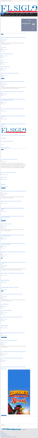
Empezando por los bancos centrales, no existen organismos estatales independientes (13, 37)
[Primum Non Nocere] (13, 175)
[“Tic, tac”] (13, 58)
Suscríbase (2, 432)
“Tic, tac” (2, 60)
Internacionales (22, 13)
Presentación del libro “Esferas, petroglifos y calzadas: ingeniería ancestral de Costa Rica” (13, 333)
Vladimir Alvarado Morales (4, 84)
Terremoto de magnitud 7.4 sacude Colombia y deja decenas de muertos (11, 201)
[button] (8, 13)
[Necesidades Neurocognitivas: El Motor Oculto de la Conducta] (13, 284)
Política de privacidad (4, 433)
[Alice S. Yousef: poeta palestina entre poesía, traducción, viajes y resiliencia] (13, 292)
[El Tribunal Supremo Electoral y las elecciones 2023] (13, 170)
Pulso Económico (12, 13)
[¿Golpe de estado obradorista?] (13, 65)
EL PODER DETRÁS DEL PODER (5, 280)
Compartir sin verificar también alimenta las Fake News (9, 340)
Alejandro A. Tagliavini (4, 40)
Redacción (3, 162)
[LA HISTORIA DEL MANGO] (13, 323)
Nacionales (6, 13)
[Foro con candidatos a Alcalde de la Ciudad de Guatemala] (13, 154)
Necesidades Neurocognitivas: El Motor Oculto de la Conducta (9, 287)
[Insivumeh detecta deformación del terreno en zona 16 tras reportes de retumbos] (13, 90)
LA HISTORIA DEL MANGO (4, 325)
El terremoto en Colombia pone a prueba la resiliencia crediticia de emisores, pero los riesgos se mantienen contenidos (13, 244)
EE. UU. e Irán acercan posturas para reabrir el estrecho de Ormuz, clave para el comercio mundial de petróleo (12, 216)
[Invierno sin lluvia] (13, 45)
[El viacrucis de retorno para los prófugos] (13, 52)
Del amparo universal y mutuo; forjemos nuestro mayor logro (10, 73)
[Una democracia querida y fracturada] (13, 222)
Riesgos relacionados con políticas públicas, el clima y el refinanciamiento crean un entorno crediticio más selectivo (13, 235)
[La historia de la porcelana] (13, 302)
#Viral (20, 15)
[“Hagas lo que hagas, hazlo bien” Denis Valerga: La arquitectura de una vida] (13, 315)
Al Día (2, 431)
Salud (2, 15)
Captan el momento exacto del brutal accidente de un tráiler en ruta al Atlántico (12, 108)
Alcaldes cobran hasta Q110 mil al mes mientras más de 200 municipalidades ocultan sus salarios (13, 116)
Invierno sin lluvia (3, 47)
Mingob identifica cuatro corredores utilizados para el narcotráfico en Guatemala (12, 81)
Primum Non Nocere (4, 177)
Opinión (27, 13)
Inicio (2, 13)
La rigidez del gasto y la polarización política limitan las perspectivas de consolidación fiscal (13, 252)
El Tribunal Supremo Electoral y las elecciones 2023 (8, 172)
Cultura (13, 15)
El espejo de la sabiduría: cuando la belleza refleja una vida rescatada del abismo (12, 273)
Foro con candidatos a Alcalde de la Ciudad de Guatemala (9, 159)
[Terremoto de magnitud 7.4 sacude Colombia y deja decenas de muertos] (13, 199)
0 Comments (3, 51)
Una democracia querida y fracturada (6, 223)
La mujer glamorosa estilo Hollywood (6, 310)
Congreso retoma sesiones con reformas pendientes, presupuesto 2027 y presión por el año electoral (13, 124)
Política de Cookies (3, 434)
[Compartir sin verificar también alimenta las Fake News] (13, 338)
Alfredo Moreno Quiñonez (4, 266)
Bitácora (17, 13)
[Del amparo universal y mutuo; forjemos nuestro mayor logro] (13, 71)
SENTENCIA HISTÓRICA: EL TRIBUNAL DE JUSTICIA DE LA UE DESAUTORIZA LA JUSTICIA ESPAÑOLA (12, 208)
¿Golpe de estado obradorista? (5, 66)
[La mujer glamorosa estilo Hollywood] (13, 309)
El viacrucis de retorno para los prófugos (7, 53)
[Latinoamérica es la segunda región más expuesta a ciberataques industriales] (13, 356)
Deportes (31, 13)
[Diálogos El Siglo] (13, 181)
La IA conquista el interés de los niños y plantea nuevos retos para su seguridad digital (13, 366)
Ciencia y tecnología (8, 15)
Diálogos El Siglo (3, 184)
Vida (16, 15)
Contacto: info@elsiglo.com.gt (5, 435)
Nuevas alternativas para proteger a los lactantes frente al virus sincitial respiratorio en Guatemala (13, 263)
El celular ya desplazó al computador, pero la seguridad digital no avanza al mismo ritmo (13, 351)
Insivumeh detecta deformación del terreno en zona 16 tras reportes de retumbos (12, 91)
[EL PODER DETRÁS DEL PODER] (13, 277)
